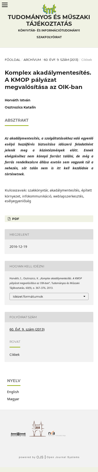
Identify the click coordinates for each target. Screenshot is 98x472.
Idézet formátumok (28, 296)
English (13, 391)
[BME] (19, 435)
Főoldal (12, 60)
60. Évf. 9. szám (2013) (61, 60)
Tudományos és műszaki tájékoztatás (49, 26)
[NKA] (58, 435)
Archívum (32, 60)
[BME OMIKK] (38, 435)
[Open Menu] (5, 5)
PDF (15, 219)
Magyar (13, 399)
